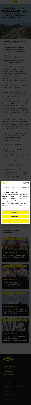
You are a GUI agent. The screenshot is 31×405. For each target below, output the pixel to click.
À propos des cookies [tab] (23, 187)
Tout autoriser (15, 212)
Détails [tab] (13, 187)
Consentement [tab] (5, 187)
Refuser (15, 221)
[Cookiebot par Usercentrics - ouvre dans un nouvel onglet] (22, 183)
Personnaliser (14, 216)
